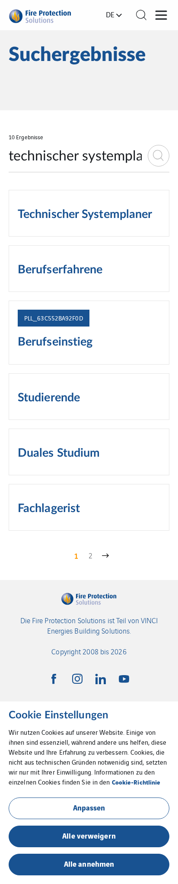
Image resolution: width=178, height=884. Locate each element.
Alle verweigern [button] (89, 835)
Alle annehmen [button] (89, 863)
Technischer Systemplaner (85, 214)
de (110, 14)
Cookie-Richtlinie (136, 781)
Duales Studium (59, 453)
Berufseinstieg (55, 342)
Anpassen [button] (89, 807)
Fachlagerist (49, 508)
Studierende (49, 398)
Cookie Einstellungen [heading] (58, 715)
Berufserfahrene (60, 269)
